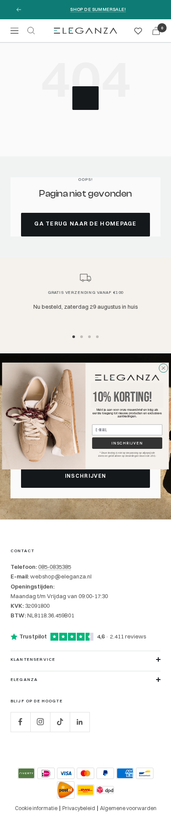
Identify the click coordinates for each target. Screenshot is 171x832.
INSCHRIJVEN (126, 443)
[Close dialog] (163, 368)
